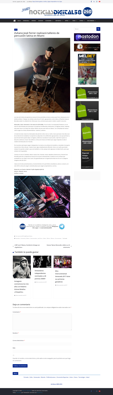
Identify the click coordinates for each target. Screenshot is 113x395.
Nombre (16, 333)
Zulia (19, 20)
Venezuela (26, 20)
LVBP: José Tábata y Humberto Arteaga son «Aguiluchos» (27, 246)
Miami (44, 238)
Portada (26, 377)
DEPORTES (58, 20)
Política (49, 377)
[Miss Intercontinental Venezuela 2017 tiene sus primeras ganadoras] (63, 257)
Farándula (17, 238)
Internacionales (33, 238)
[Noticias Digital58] (14, 21)
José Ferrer (40, 238)
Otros (81, 20)
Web (14, 348)
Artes (66, 20)
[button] (52, 21)
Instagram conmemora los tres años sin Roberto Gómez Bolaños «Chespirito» (21, 286)
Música (48, 238)
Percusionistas (58, 238)
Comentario (17, 312)
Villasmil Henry (29, 236)
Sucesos (40, 20)
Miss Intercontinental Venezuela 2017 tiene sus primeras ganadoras (62, 276)
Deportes (65, 377)
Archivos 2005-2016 (56, 384)
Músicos (52, 238)
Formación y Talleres (25, 238)
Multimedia (90, 20)
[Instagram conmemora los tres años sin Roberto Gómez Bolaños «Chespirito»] (22, 257)
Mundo (34, 20)
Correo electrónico (19, 340)
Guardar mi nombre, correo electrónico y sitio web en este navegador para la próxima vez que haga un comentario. (42, 359)
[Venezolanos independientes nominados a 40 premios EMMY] (42, 257)
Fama (73, 20)
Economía (48, 20)
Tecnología (81, 377)
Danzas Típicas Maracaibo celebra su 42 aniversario (58, 246)
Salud (87, 377)
